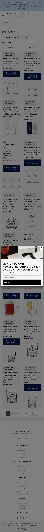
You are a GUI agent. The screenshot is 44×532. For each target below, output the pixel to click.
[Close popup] (41, 248)
